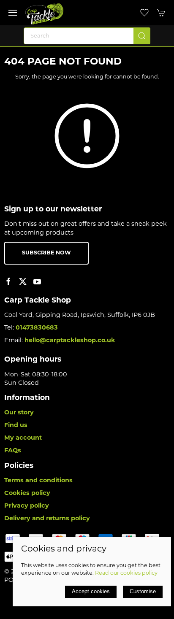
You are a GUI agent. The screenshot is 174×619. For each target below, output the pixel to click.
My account (23, 438)
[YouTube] (37, 281)
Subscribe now (46, 253)
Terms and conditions (38, 481)
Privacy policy (26, 506)
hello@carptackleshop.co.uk (69, 341)
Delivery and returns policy (47, 519)
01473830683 (37, 328)
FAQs (12, 451)
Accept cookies (91, 591)
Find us (15, 425)
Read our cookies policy (126, 573)
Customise (143, 591)
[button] (12, 12)
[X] (23, 281)
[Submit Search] (141, 35)
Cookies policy (27, 493)
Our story (19, 413)
